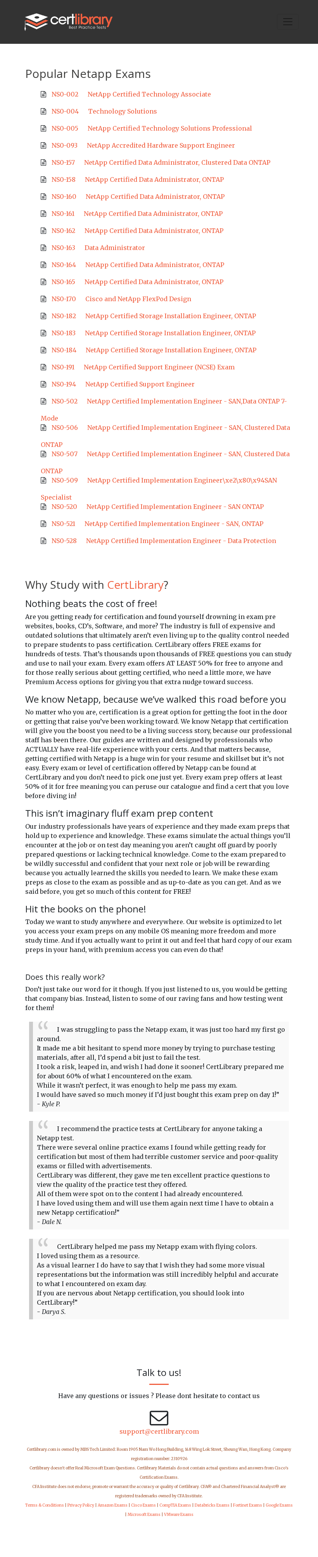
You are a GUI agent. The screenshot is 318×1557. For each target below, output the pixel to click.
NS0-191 (63, 367)
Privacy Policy (80, 1505)
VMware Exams (179, 1514)
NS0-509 (65, 480)
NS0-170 (64, 299)
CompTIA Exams (175, 1505)
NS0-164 (64, 265)
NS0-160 (64, 196)
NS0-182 (64, 316)
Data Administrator (115, 248)
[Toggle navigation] (288, 21)
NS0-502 (65, 401)
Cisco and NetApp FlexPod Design (138, 299)
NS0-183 (64, 333)
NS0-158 (64, 179)
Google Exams (279, 1505)
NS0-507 (65, 454)
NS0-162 (63, 230)
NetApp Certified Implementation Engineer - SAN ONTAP (175, 506)
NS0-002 (65, 94)
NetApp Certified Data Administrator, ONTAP (154, 179)
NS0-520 (64, 506)
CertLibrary (135, 584)
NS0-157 (63, 162)
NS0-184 (64, 350)
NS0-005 (65, 128)
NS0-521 (63, 524)
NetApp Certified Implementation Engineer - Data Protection (181, 541)
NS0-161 (63, 213)
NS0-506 (65, 427)
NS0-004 (65, 111)
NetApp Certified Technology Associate (149, 94)
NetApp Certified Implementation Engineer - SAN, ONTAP (174, 524)
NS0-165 (63, 282)
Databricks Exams (212, 1505)
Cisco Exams (143, 1505)
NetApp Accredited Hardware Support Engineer (161, 145)
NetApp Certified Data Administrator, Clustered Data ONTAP (177, 162)
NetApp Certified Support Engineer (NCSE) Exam (159, 367)
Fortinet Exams (247, 1505)
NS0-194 (64, 384)
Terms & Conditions (44, 1505)
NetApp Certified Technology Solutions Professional (170, 128)
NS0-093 (65, 145)
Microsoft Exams (144, 1514)
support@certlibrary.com (159, 1431)
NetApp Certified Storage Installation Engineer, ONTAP (170, 316)
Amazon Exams (113, 1505)
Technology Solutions (122, 111)
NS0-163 (63, 248)
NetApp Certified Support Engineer (140, 384)
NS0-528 (64, 541)
